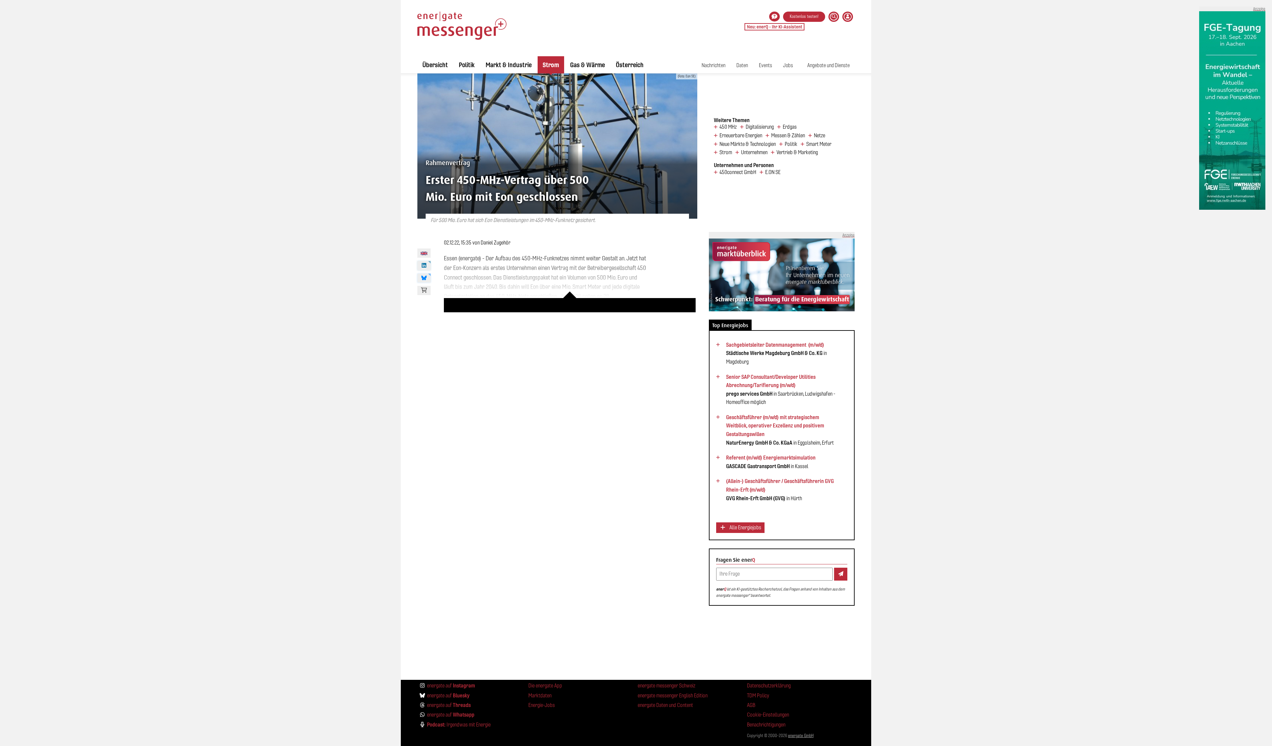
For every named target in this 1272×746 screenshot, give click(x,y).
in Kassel (771, 461)
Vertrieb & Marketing (797, 152)
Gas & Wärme (587, 65)
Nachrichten (713, 65)
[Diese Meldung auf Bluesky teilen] (424, 278)
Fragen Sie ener (735, 559)
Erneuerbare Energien (740, 136)
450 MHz (728, 127)
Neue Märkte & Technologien (747, 144)
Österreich (630, 65)
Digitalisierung (760, 127)
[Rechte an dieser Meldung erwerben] (424, 290)
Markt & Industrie (509, 65)
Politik (467, 65)
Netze (819, 136)
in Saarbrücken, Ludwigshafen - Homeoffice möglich (780, 389)
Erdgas (790, 127)
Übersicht (435, 65)
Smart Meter (818, 144)
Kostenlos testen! (804, 16)
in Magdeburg (776, 353)
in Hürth (780, 489)
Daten (742, 65)
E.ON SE (772, 172)
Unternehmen (754, 152)
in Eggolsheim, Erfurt (780, 430)
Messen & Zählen (788, 136)
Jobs (788, 65)
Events (765, 65)
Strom (551, 65)
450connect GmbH (737, 172)
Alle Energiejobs (744, 527)
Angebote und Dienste (828, 65)
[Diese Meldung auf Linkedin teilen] (424, 265)
